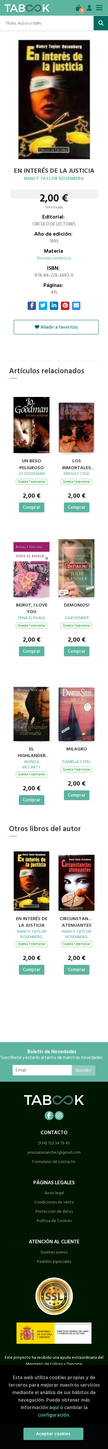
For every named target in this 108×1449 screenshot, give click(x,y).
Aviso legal (54, 1192)
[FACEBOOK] (49, 1115)
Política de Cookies (54, 1220)
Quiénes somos (54, 1252)
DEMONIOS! (76, 605)
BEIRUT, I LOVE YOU (31, 608)
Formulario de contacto (54, 1161)
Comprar (31, 507)
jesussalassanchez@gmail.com (54, 1152)
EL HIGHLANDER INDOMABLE (32, 752)
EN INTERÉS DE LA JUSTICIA (31, 921)
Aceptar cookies (53, 1434)
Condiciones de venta (54, 1202)
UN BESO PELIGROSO (31, 464)
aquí (54, 1407)
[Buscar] (101, 23)
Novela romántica (54, 258)
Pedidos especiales (54, 1261)
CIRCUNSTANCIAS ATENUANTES (76, 921)
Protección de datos (54, 1211)
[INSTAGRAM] (59, 1115)
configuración (53, 1415)
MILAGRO (76, 749)
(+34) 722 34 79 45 (54, 1143)
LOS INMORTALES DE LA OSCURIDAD (76, 464)
